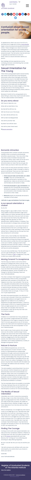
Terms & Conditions (20, 475)
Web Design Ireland (14, 476)
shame (8, 436)
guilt (14, 254)
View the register (6, 470)
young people (25, 44)
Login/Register (13, 2)
